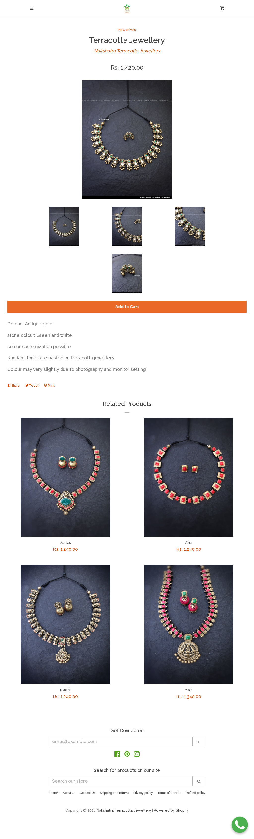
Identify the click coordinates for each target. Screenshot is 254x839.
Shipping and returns (114, 793)
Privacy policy (143, 793)
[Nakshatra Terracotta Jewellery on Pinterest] (127, 754)
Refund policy (195, 793)
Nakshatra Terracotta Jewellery (127, 50)
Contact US (87, 793)
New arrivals (127, 30)
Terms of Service (169, 793)
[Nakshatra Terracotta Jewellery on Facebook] (117, 754)
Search (54, 793)
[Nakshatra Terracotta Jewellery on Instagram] (137, 754)
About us (69, 793)
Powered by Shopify (171, 810)
